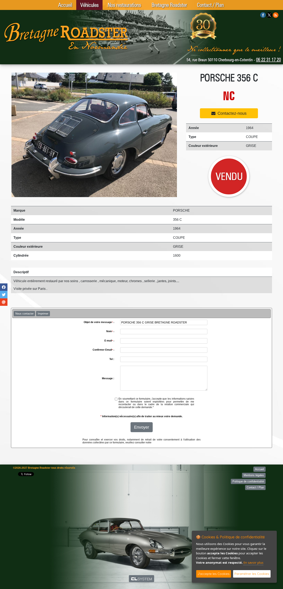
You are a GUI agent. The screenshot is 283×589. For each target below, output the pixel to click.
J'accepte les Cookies (214, 574)
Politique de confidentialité (248, 481)
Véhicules (89, 5)
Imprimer (43, 313)
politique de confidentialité (167, 442)
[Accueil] (66, 36)
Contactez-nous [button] (232, 113)
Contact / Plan (210, 5)
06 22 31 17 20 (268, 59)
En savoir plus (253, 562)
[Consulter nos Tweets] (269, 15)
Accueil (65, 5)
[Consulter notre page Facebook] (263, 15)
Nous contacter (24, 313)
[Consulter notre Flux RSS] (275, 15)
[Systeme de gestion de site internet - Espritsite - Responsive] (141, 578)
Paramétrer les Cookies (252, 574)
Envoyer (141, 427)
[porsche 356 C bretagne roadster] (94, 135)
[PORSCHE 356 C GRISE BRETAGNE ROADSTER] (229, 176)
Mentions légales (254, 475)
